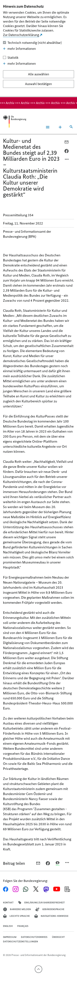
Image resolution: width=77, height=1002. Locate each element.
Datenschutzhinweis (34, 937)
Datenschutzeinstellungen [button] (20, 941)
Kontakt (8, 902)
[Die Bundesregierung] (14, 121)
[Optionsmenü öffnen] (67, 160)
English (8, 926)
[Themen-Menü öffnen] (60, 127)
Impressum (9, 937)
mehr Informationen (21, 49)
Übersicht (58, 937)
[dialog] (38, 48)
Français (22, 926)
